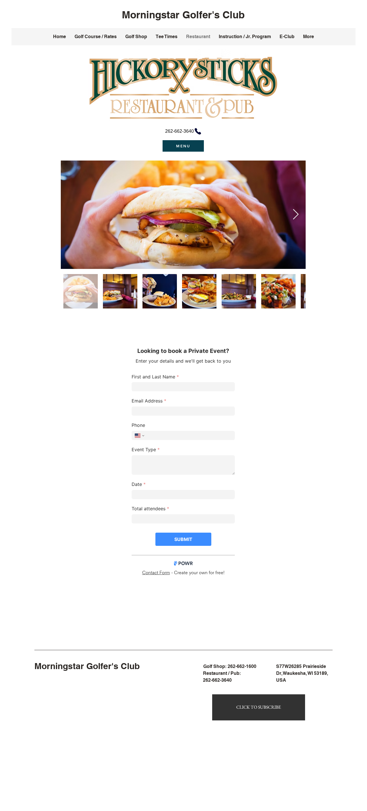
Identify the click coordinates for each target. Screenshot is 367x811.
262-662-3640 (217, 680)
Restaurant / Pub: (222, 673)
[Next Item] (295, 214)
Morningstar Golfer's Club (183, 15)
